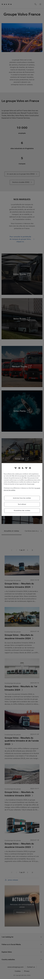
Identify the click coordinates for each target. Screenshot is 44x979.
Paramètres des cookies (22, 510)
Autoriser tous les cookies (22, 498)
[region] (22, 489)
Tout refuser (22, 504)
